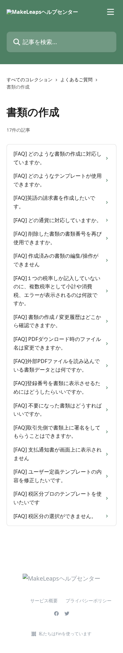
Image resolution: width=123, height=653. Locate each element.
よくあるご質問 (76, 79)
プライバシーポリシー (89, 600)
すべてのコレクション (29, 79)
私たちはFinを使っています (65, 634)
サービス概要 (35, 600)
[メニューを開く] (110, 12)
